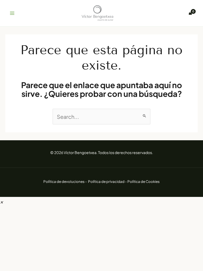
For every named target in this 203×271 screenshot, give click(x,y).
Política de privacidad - (107, 181)
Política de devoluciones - (65, 181)
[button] (1, 201)
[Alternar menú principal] (12, 13)
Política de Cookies (143, 181)
